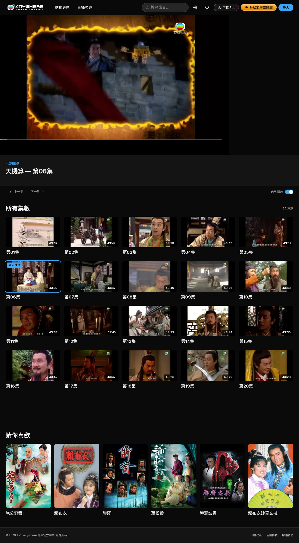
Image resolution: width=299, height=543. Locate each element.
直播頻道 (84, 7)
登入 (286, 8)
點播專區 (62, 7)
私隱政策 (256, 535)
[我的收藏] (207, 7)
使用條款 (272, 535)
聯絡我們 (287, 535)
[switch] (289, 192)
